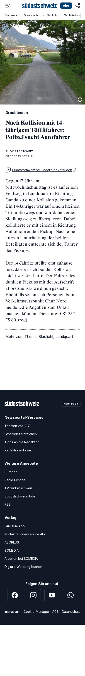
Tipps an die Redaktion (22, 442)
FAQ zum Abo (15, 526)
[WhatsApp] (70, 595)
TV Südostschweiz (19, 488)
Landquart (64, 336)
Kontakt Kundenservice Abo (25, 534)
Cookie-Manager (36, 611)
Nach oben (70, 403)
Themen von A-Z (17, 426)
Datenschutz (71, 611)
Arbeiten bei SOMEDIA (21, 558)
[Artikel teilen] (77, 5)
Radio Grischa (15, 480)
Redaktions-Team (18, 450)
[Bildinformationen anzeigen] (80, 99)
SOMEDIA (12, 550)
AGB (55, 611)
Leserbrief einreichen (21, 434)
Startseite (11, 15)
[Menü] (8, 5)
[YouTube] (51, 595)
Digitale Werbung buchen (24, 567)
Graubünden (32, 15)
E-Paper (11, 472)
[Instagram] (33, 595)
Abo (66, 5)
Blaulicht (52, 15)
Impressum (12, 611)
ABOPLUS (12, 542)
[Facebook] (14, 595)
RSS (8, 504)
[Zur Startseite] (39, 5)
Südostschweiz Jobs (20, 496)
